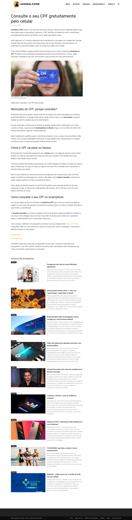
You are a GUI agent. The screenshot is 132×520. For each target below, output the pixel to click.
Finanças (86, 4)
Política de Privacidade (91, 518)
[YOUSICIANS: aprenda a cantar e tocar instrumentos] (28, 456)
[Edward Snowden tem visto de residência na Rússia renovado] (28, 377)
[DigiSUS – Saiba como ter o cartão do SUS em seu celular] (28, 482)
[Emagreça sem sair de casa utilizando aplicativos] (28, 272)
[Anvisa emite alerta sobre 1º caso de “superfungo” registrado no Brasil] (28, 298)
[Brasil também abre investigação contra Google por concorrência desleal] (28, 325)
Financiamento (99, 4)
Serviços (111, 4)
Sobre (108, 518)
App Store (16, 235)
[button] (118, 4)
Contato (102, 518)
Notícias (76, 4)
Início (67, 4)
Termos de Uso (116, 518)
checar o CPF (70, 224)
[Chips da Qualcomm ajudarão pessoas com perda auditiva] (28, 351)
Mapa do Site (79, 518)
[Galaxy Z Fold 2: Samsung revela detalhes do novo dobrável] (28, 430)
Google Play (17, 238)
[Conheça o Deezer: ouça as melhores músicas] (28, 403)
